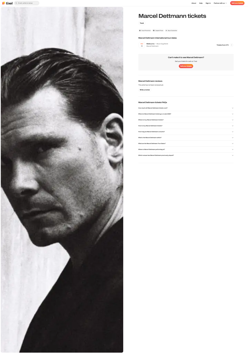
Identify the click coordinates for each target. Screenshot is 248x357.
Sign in (208, 3)
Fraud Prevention (146, 30)
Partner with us (219, 3)
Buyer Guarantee (172, 30)
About (194, 3)
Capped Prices (159, 30)
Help (201, 3)
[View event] (231, 45)
